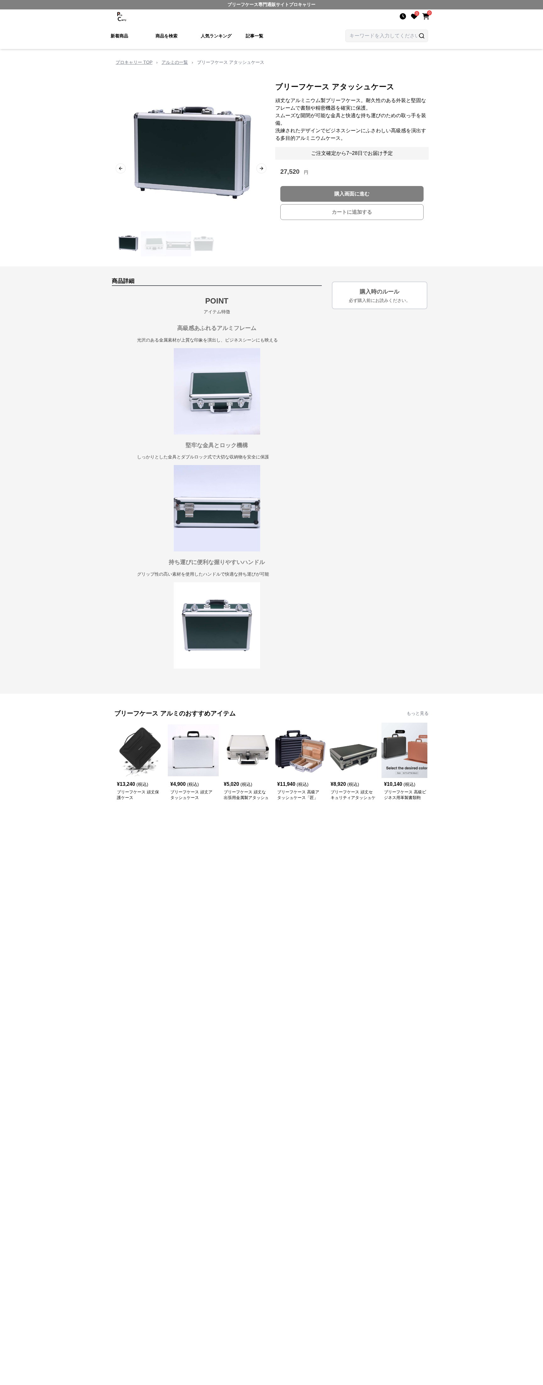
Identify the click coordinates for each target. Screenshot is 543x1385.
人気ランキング (216, 35)
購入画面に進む (352, 193)
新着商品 (119, 35)
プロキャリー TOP (134, 62)
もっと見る (418, 713)
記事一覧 (254, 35)
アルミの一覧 (175, 62)
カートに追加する (352, 212)
